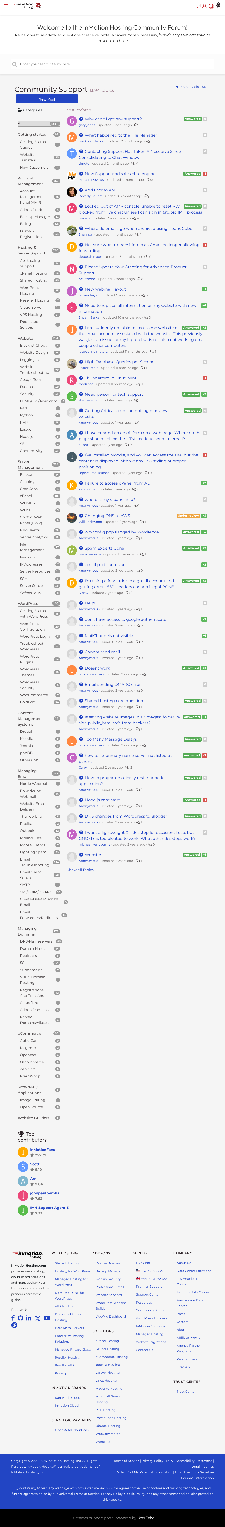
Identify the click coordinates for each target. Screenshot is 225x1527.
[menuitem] (197, 6)
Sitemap (183, 1367)
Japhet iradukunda (94, 473)
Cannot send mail (102, 652)
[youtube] (47, 1318)
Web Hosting (65, 1253)
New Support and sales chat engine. (120, 173)
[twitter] (38, 1318)
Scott (35, 1164)
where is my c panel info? (109, 499)
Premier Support (149, 1287)
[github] (21, 1318)
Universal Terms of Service (79, 1494)
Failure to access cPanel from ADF (118, 483)
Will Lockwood (90, 522)
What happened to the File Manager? (121, 135)
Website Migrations (151, 1342)
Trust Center (186, 1391)
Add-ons (101, 1253)
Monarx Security (108, 1279)
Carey (83, 767)
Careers (182, 1322)
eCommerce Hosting (112, 1357)
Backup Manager (109, 1271)
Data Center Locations (194, 1271)
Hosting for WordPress (72, 1271)
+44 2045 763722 (153, 1279)
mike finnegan (90, 554)
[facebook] (13, 1318)
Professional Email (110, 1287)
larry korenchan (91, 674)
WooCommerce (108, 1434)
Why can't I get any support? (113, 119)
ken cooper (88, 489)
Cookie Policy (134, 1494)
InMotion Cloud (67, 1406)
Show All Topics (80, 870)
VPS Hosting (64, 1306)
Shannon (86, 234)
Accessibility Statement (194, 1461)
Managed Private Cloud (73, 1349)
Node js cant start (102, 800)
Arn (33, 1179)
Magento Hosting (109, 1388)
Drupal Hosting (107, 1349)
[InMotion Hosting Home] (29, 6)
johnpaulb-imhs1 (45, 1193)
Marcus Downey (92, 180)
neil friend (87, 279)
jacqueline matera (93, 351)
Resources (144, 1302)
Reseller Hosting (67, 1357)
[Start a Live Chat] (197, 6)
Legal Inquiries (202, 1466)
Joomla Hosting (108, 1365)
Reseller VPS (64, 1365)
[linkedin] (29, 1318)
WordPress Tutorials (151, 1318)
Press (181, 1314)
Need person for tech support (113, 394)
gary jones (87, 125)
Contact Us (144, 1350)
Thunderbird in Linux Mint (110, 378)
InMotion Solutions (150, 1326)
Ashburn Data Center (193, 1292)
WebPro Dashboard (111, 1316)
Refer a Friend (187, 1359)
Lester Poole (88, 368)
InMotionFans (42, 1150)
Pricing (60, 1373)
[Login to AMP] (204, 6)
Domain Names (108, 1263)
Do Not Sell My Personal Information (144, 1472)
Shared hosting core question (113, 700)
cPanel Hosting (107, 1341)
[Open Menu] (6, 6)
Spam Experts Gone (104, 548)
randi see (86, 384)
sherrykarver (89, 400)
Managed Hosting (149, 1334)
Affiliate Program (190, 1338)
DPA (169, 1461)
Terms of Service (126, 1461)
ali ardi (84, 445)
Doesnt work (97, 668)
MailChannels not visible (108, 635)
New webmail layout (105, 289)
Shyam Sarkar (90, 317)
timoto (84, 163)
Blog (180, 1330)
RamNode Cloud (67, 1398)
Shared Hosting (67, 1263)
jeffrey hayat (89, 295)
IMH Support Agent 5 (49, 1208)
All (38, 123)
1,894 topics (101, 90)
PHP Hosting (106, 1410)
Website (92, 854)
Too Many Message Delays (110, 739)
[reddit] (14, 1325)
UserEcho (145, 1518)
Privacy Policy (152, 1461)
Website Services (109, 1295)
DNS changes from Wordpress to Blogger (125, 816)
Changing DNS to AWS (107, 515)
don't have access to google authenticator (126, 619)
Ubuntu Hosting (108, 1426)
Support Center (148, 1294)
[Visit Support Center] (211, 6)
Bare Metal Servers (69, 1328)
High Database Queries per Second (119, 361)
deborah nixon (90, 257)
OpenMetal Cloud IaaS (72, 1430)
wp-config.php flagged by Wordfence (121, 532)
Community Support (52, 89)
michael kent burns (94, 844)
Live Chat (143, 1263)
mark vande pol (91, 141)
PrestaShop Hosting (111, 1418)
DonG (83, 593)
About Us (184, 1263)
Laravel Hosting (108, 1373)
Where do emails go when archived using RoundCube (138, 228)
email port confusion (105, 564)
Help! (89, 603)
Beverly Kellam (91, 196)
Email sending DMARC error (112, 684)
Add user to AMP (101, 190)
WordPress (104, 1442)
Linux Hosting (106, 1380)
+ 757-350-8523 (152, 1271)
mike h (84, 218)
